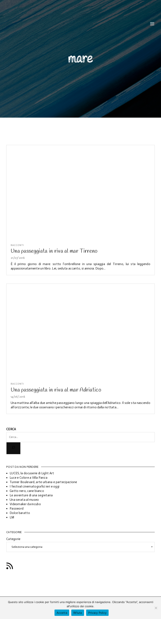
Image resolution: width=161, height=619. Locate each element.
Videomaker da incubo (25, 504)
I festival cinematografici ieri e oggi (34, 486)
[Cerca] (13, 448)
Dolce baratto (20, 513)
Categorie (13, 539)
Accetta (62, 612)
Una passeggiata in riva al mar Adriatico (56, 390)
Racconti (17, 245)
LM (12, 517)
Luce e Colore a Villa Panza (28, 478)
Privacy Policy (97, 612)
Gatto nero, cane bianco (27, 491)
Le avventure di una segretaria (31, 495)
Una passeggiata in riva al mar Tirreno (54, 251)
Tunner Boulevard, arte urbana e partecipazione (43, 482)
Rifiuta (77, 612)
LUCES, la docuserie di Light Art (32, 473)
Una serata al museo (24, 500)
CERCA (11, 429)
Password (16, 508)
